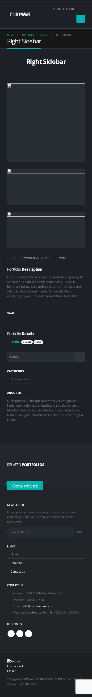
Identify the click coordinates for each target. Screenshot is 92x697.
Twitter (30, 313)
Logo (38, 342)
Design (27, 342)
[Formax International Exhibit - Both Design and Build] (20, 14)
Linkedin (28, 633)
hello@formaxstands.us (37, 606)
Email (54, 313)
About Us (17, 563)
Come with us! (25, 485)
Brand (61, 258)
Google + (46, 313)
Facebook (21, 313)
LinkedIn (38, 313)
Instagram (19, 633)
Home (15, 554)
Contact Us (18, 571)
